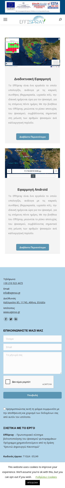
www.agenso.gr (11, 312)
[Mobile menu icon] (5, 19)
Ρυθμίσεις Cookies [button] (46, 477)
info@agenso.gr (11, 292)
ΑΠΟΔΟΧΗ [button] (32, 482)
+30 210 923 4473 (13, 283)
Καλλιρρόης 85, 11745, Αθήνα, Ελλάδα (24, 302)
